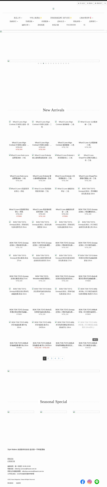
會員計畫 (55, 25)
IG (84, 25)
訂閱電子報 (11, 461)
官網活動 (29, 21)
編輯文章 (25, 25)
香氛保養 (76, 21)
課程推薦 (41, 25)
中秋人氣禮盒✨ (36, 18)
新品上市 (17, 18)
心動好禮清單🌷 (86, 18)
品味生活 (60, 21)
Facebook (71, 25)
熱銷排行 (13, 21)
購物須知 (10, 459)
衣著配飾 (45, 21)
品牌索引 (92, 21)
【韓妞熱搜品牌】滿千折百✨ (61, 18)
